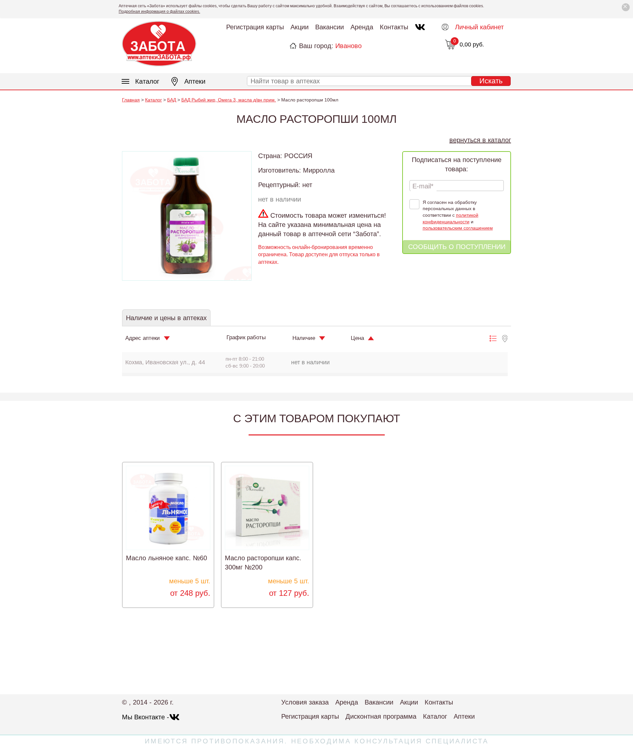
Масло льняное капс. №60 (166, 558)
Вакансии (329, 27)
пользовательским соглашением (458, 228)
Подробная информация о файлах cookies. (159, 11)
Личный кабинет (479, 27)
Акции (299, 27)
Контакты (394, 27)
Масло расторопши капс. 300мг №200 (263, 562)
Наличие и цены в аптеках (166, 317)
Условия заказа (305, 702)
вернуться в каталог (480, 140)
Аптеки (194, 81)
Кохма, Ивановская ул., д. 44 (165, 362)
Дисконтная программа (381, 716)
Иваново (348, 45)
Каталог (147, 81)
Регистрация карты (255, 27)
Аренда (361, 27)
